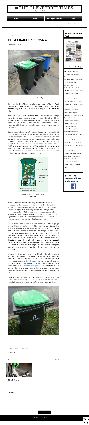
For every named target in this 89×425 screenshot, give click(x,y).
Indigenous (78, 142)
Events (81, 104)
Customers (66, 101)
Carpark (72, 90)
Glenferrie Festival (68, 118)
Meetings (79, 153)
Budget (80, 79)
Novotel (78, 156)
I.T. (73, 142)
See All (57, 359)
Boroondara (67, 77)
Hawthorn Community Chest (71, 128)
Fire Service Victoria (69, 109)
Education (79, 101)
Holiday (76, 137)
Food (76, 109)
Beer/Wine (76, 74)
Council (73, 98)
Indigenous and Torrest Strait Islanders (73, 145)
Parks (75, 161)
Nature (73, 156)
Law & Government (77, 148)
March (74, 153)
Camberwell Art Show (69, 88)
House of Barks (68, 142)
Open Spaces (75, 159)
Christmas (76, 93)
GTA (72, 115)
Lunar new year (68, 153)
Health (81, 134)
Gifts (75, 115)
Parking (71, 161)
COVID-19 (67, 85)
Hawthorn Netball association (71, 134)
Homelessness (67, 139)
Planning (66, 167)
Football (75, 112)
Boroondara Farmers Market (71, 79)
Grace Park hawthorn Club (70, 123)
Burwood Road (73, 82)
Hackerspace (67, 126)
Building (66, 82)
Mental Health (67, 156)
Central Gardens (79, 90)
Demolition (73, 101)
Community (67, 98)
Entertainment (67, 104)
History (66, 137)
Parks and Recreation (69, 164)
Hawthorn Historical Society (71, 131)
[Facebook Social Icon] (73, 186)
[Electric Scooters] (19, 370)
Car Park (78, 88)
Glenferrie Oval (78, 118)
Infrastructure (67, 148)
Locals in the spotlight (69, 150)
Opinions (66, 161)
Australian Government (72, 71)
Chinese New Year (68, 93)
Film (75, 107)
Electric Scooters (13, 380)
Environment (25, 348)
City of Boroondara (14, 348)
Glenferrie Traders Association (71, 120)
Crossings (78, 98)
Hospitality (74, 139)
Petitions (77, 164)
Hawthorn (73, 126)
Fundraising (67, 115)
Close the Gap (78, 96)
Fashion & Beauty (68, 107)
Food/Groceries (68, 112)
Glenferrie (80, 115)
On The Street (11, 352)
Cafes (72, 85)
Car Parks (66, 90)
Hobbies (71, 137)
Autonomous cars (68, 74)
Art (65, 71)
